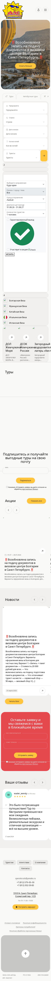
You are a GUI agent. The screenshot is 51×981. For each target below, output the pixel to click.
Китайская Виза (16, 312)
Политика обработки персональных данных (25, 931)
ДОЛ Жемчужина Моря (13, 347)
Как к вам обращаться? (13, 733)
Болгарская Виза (17, 301)
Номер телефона (11, 742)
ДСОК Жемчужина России (28, 347)
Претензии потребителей (25, 927)
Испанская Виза (17, 323)
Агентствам (24, 862)
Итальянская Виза (18, 317)
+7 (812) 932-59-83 (25, 885)
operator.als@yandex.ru (25, 878)
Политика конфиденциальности (34, 923)
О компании (40, 862)
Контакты (25, 868)
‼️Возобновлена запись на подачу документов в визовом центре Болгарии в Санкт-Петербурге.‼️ (21, 564)
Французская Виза (18, 306)
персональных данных (30, 489)
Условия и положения (12, 923)
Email (7, 467)
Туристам (9, 862)
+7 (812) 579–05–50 (25, 882)
